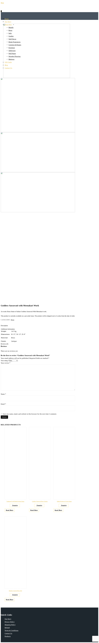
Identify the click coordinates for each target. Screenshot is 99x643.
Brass (12, 320)
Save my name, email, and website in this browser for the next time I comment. (30, 414)
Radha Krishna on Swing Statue (64, 501)
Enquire (15, 505)
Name (3, 394)
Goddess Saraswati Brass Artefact (40, 501)
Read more (9, 510)
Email (3, 404)
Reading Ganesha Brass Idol (15, 590)
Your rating (5, 360)
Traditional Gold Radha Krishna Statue (15, 501)
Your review (5, 363)
